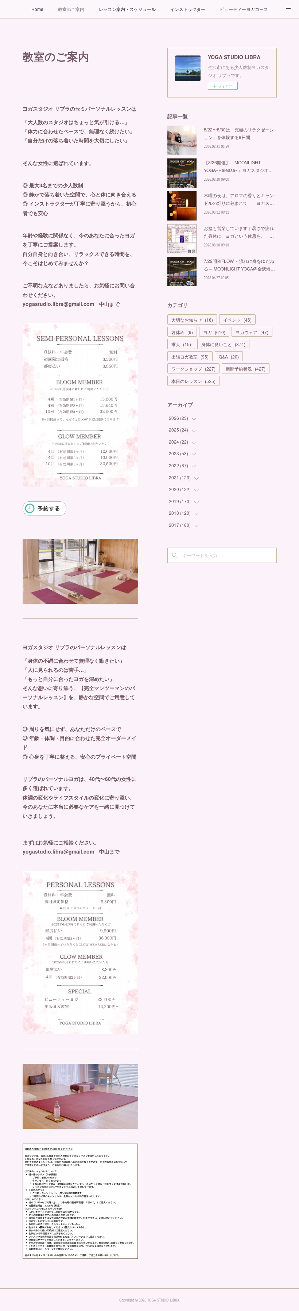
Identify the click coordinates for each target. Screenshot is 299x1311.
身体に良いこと (223, 344)
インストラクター (187, 9)
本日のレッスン (193, 381)
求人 (181, 344)
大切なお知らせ (192, 320)
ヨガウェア (252, 332)
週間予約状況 (245, 368)
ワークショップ (193, 368)
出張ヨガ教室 (190, 356)
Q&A (229, 356)
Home (37, 9)
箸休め (182, 332)
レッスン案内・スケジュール (127, 9)
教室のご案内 (71, 9)
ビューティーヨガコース (244, 9)
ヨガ (214, 332)
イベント (237, 320)
